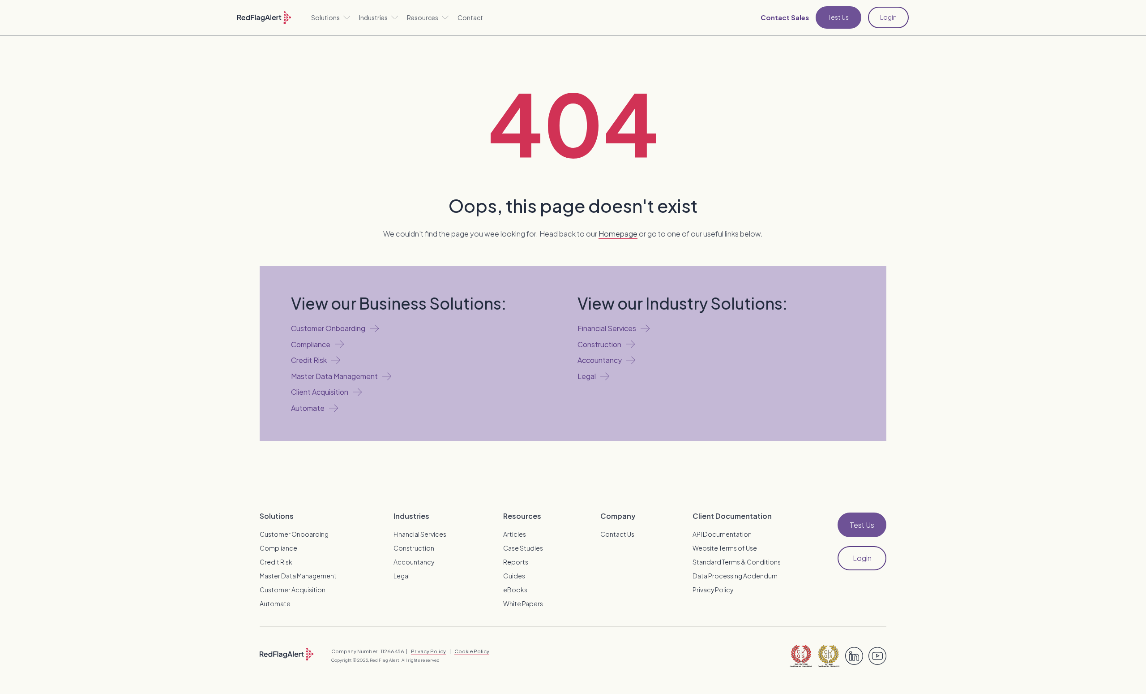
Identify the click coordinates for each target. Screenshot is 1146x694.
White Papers (523, 603)
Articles (514, 534)
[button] (330, 17)
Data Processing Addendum (735, 575)
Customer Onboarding (294, 534)
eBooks (515, 589)
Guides (514, 575)
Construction (413, 548)
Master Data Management (298, 575)
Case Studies (523, 548)
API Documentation (722, 534)
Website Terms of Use (725, 548)
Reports (515, 561)
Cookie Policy (471, 651)
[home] (264, 17)
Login (888, 17)
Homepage (618, 233)
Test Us (838, 17)
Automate (275, 603)
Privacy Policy (713, 589)
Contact (470, 17)
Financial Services (419, 534)
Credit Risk (276, 561)
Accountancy (413, 561)
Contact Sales (785, 17)
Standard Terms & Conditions (737, 561)
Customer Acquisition (292, 589)
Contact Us (617, 534)
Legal (401, 575)
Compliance (278, 548)
